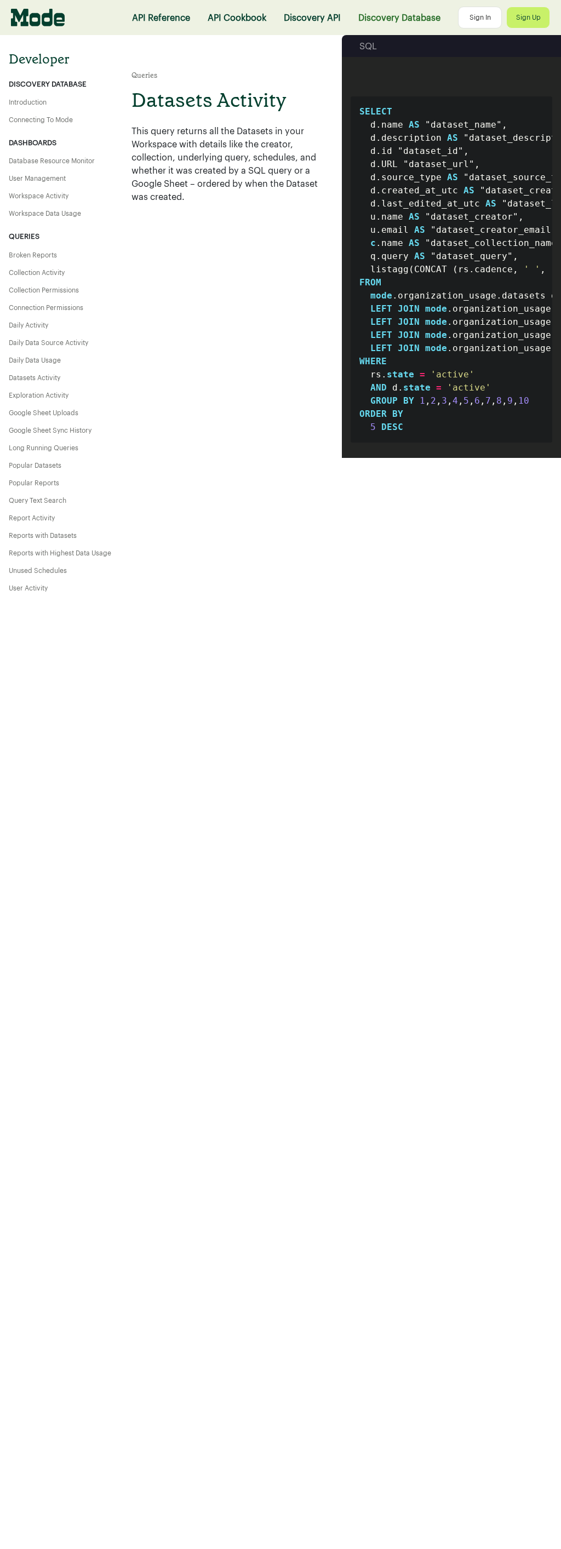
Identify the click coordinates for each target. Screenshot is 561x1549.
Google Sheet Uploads (43, 413)
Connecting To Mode (41, 120)
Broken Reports (33, 255)
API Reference (161, 17)
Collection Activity (37, 273)
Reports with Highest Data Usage (60, 553)
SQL (368, 46)
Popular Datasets (35, 465)
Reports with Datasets (43, 536)
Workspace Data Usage (45, 213)
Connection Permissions (46, 308)
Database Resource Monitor (52, 161)
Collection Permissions (44, 290)
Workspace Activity (38, 196)
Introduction (28, 102)
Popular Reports (34, 483)
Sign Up (528, 17)
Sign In (480, 17)
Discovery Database (399, 17)
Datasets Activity (34, 378)
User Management (37, 178)
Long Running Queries (43, 448)
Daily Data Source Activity (48, 343)
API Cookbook (237, 17)
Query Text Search (37, 500)
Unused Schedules (38, 571)
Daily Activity (28, 325)
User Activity (28, 588)
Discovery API (312, 17)
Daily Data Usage (35, 360)
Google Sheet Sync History (50, 430)
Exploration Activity (38, 395)
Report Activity (32, 518)
